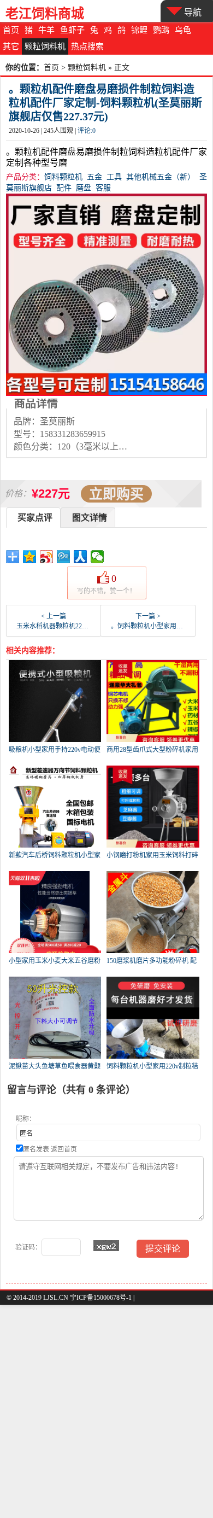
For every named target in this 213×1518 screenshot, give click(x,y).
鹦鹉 (161, 30)
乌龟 (183, 30)
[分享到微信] (97, 556)
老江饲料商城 (44, 13)
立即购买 (116, 493)
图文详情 (89, 517)
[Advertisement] (106, 1411)
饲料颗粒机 (63, 177)
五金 (94, 177)
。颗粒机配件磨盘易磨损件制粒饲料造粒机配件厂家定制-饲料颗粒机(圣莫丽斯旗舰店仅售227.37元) (105, 102)
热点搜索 (87, 46)
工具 (114, 177)
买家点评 (34, 517)
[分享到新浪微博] (47, 556)
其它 (11, 46)
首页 (11, 30)
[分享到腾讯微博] (63, 556)
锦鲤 (139, 30)
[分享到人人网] (80, 556)
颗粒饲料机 (45, 46)
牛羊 (46, 30)
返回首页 (64, 1149)
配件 (64, 188)
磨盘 (83, 188)
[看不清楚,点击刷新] (106, 1245)
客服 (103, 188)
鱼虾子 (72, 30)
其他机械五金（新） (160, 177)
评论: (87, 131)
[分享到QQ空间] (30, 556)
